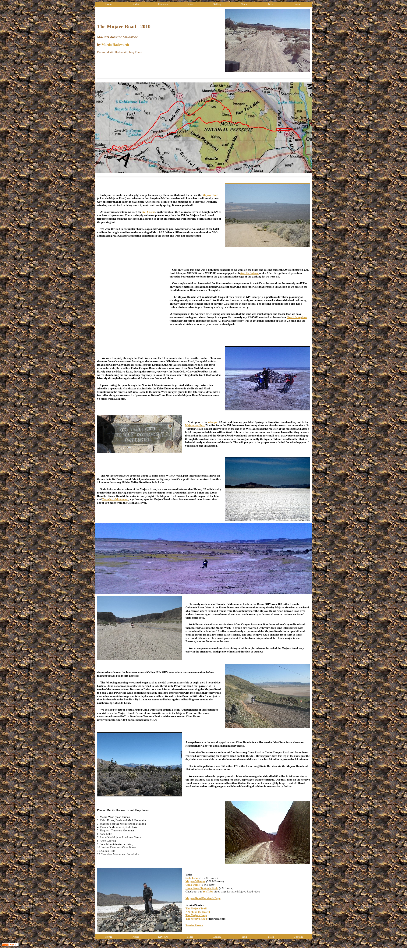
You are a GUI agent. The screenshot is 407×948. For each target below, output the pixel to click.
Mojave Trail (210, 195)
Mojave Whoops (195, 881)
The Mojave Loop (196, 915)
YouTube (207, 891)
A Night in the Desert (197, 911)
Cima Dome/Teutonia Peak (201, 888)
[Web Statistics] (10, 945)
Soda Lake (191, 878)
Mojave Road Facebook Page (202, 898)
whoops (212, 422)
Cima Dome (192, 884)
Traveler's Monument (115, 499)
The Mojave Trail (196, 908)
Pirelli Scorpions (297, 317)
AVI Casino (148, 211)
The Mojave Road (196, 918)
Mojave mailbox (195, 425)
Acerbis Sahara (249, 273)
